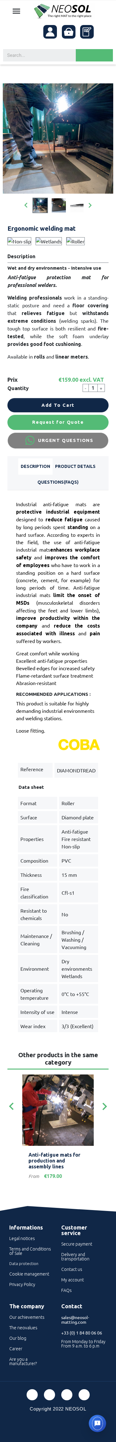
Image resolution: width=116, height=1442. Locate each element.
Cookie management (29, 1274)
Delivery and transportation (75, 1256)
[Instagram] (84, 1394)
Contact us (71, 1269)
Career (15, 1348)
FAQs (66, 1290)
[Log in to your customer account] (50, 32)
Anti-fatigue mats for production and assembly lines (54, 1160)
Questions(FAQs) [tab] (58, 482)
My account (72, 1279)
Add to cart (58, 405)
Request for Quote (58, 422)
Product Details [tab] (75, 466)
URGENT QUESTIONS (65, 440)
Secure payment (76, 1244)
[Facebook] (32, 1394)
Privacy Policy (22, 1284)
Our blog (17, 1338)
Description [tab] (35, 466)
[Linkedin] (66, 1394)
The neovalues (23, 1327)
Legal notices (22, 1238)
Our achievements (27, 1317)
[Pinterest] (49, 1394)
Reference (31, 769)
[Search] (94, 55)
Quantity (18, 388)
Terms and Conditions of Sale (30, 1251)
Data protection (23, 1263)
